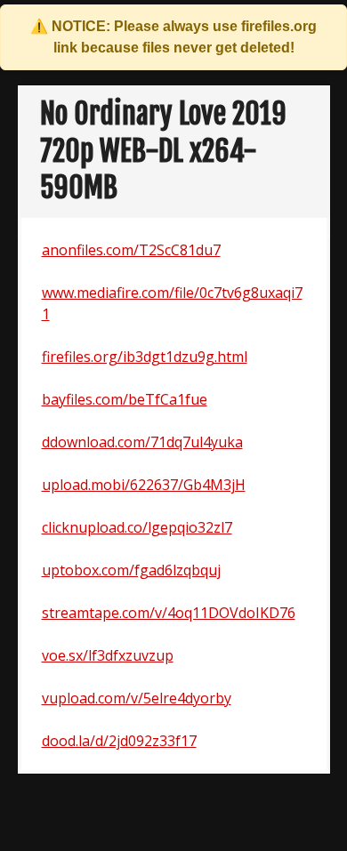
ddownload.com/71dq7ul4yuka (142, 442)
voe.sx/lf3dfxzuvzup (108, 655)
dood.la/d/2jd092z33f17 (119, 741)
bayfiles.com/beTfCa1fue (124, 399)
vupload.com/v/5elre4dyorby (136, 698)
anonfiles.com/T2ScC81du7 (131, 250)
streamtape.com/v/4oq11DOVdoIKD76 (168, 612)
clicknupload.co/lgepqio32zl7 (137, 527)
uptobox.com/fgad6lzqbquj (131, 570)
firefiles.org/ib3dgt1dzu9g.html (144, 356)
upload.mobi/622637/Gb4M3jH (144, 484)
